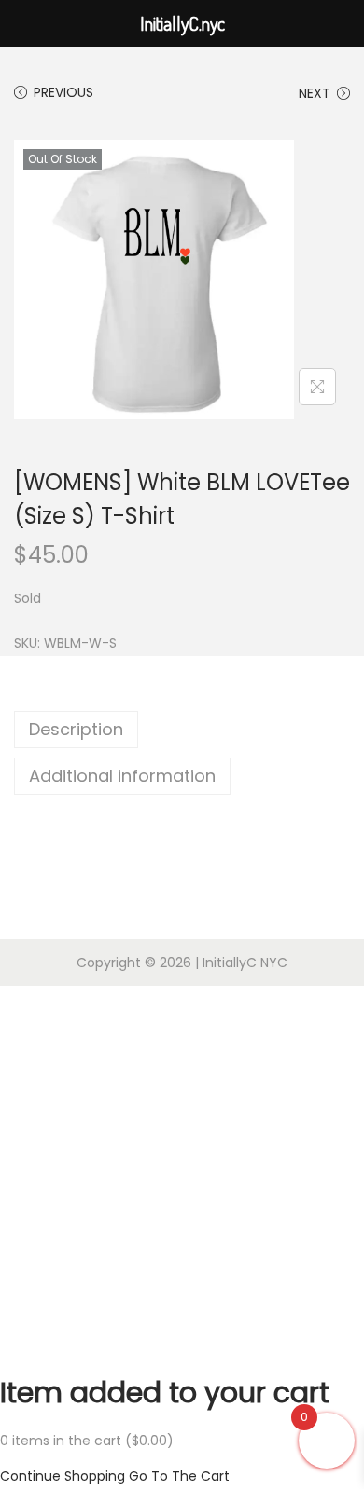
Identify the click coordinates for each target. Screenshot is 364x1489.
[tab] (182, 729)
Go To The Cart (179, 1476)
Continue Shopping (62, 1476)
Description (76, 729)
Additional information (122, 775)
